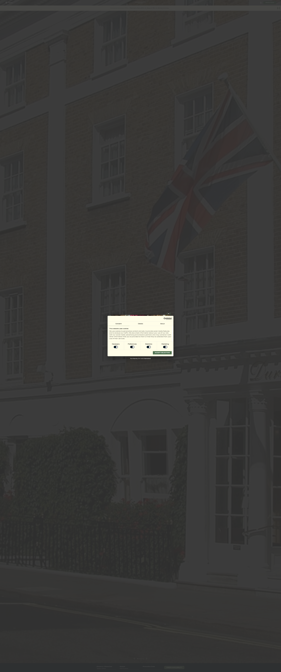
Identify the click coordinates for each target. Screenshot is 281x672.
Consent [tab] (118, 323)
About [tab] (162, 323)
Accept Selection (162, 352)
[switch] (132, 347)
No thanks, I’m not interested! (140, 358)
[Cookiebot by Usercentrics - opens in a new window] (165, 319)
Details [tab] (140, 323)
